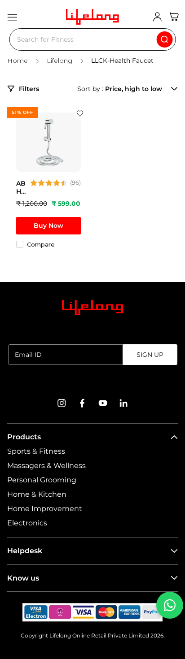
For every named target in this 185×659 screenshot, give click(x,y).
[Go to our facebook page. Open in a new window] (82, 403)
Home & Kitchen (36, 494)
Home (17, 61)
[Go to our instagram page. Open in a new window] (61, 403)
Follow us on (92, 381)
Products (24, 437)
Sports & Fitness (36, 451)
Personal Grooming (41, 480)
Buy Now (48, 225)
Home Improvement (44, 508)
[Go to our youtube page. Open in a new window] (103, 403)
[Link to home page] (92, 308)
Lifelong (59, 61)
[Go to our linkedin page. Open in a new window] (123, 403)
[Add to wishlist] (80, 113)
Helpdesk (24, 550)
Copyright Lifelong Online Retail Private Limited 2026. (93, 635)
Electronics (27, 523)
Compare (41, 244)
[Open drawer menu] (12, 17)
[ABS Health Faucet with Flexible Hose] (48, 142)
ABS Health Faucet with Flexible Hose (21, 187)
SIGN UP (150, 355)
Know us (23, 578)
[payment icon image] (92, 612)
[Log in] (157, 16)
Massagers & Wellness (46, 465)
